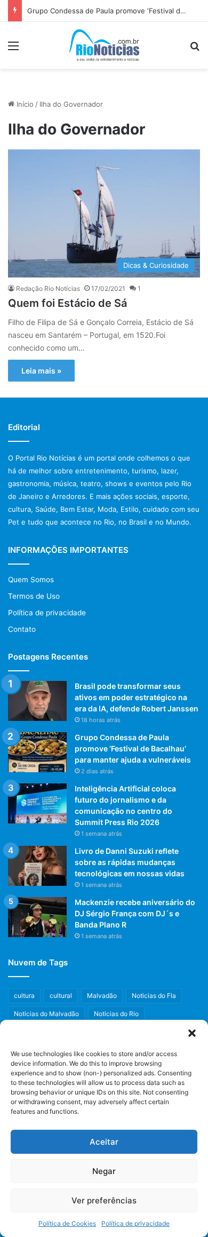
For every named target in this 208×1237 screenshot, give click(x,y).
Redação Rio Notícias (48, 288)
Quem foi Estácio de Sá (67, 303)
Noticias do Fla (154, 996)
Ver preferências (104, 1200)
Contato (22, 629)
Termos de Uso (34, 596)
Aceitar (104, 1142)
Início (24, 104)
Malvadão (102, 996)
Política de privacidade (135, 1223)
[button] (192, 1033)
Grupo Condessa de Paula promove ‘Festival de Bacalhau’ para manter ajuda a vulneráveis (133, 748)
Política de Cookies (67, 1223)
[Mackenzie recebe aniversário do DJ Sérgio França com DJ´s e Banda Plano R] (37, 917)
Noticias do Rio (116, 1014)
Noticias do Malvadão (46, 1014)
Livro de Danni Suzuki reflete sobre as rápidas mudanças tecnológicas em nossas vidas (130, 862)
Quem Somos (31, 579)
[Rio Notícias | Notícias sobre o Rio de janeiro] (104, 45)
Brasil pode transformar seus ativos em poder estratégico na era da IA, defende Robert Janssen (136, 697)
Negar (104, 1171)
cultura (24, 996)
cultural (61, 996)
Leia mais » (41, 370)
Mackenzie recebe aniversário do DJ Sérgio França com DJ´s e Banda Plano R (135, 913)
